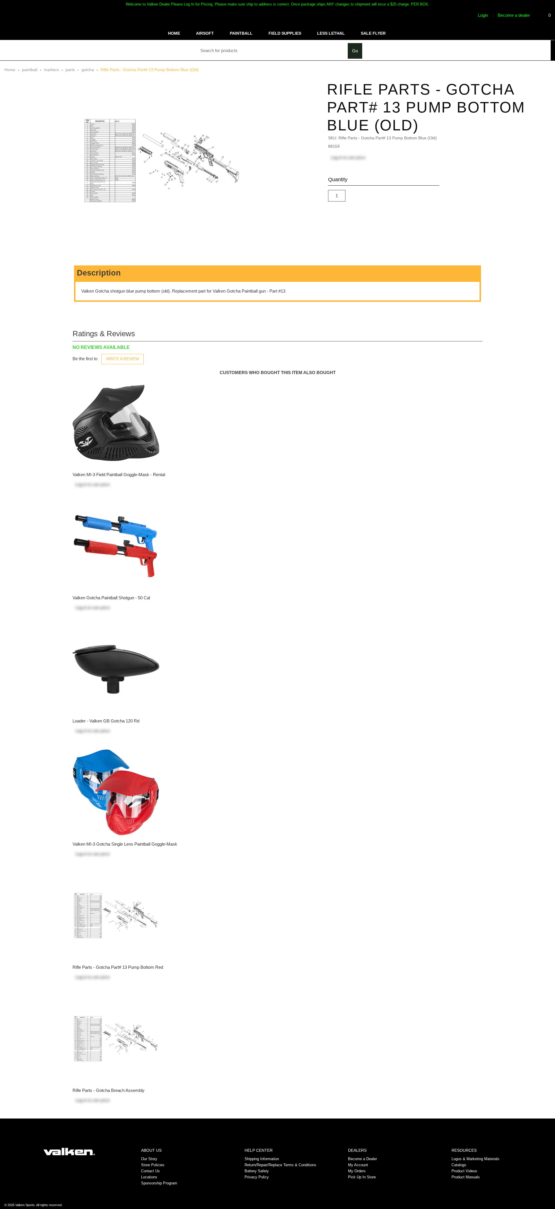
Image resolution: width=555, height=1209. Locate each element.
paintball (241, 33)
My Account (358, 1165)
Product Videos (464, 1171)
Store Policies (152, 1165)
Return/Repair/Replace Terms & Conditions (280, 1165)
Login (482, 15)
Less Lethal (331, 33)
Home (174, 33)
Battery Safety (257, 1171)
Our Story (149, 1159)
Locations (149, 1177)
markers (51, 69)
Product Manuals (466, 1177)
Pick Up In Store (362, 1177)
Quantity (337, 179)
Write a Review (122, 358)
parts (70, 69)
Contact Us (150, 1171)
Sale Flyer (373, 33)
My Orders (357, 1171)
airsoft (205, 33)
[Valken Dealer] (69, 1151)
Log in (336, 157)
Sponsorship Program (159, 1183)
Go (355, 50)
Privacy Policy (257, 1177)
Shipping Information (262, 1159)
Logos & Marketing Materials (476, 1159)
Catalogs (459, 1165)
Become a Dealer (362, 1159)
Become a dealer (514, 15)
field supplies (285, 33)
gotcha (87, 69)
